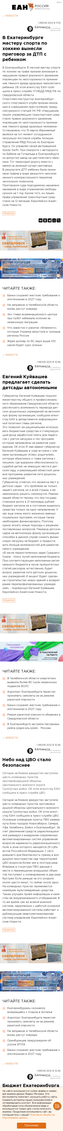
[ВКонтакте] (40, 220)
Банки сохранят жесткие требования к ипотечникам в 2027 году (33, 297)
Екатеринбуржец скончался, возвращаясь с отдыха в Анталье (29, 1010)
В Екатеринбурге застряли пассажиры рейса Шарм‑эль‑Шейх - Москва (33, 726)
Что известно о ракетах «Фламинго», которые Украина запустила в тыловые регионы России (33, 332)
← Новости (10, 16)
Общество (8, 213)
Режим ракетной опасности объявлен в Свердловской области (33, 717)
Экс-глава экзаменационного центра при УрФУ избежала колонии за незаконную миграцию (32, 318)
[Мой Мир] (54, 220)
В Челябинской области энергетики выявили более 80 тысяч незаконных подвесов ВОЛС (32, 682)
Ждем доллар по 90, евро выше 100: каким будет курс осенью (31, 343)
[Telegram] (50, 220)
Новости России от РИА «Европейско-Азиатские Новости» (23, 7)
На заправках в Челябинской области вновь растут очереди (32, 307)
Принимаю (31, 1125)
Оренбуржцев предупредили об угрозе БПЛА (29, 1042)
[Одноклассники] (45, 220)
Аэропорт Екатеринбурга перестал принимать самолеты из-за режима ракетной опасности (31, 696)
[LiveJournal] (59, 220)
